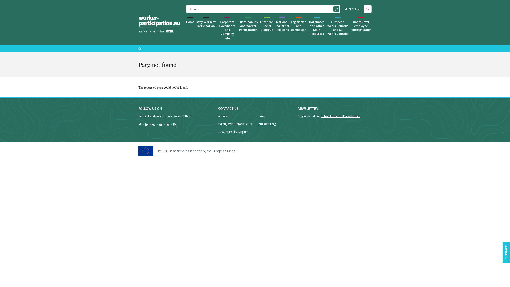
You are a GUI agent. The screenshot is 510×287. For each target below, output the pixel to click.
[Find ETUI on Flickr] (153, 125)
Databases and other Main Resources (316, 28)
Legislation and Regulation (298, 26)
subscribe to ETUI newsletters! (340, 116)
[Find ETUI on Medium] (167, 125)
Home (190, 22)
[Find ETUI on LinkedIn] (146, 125)
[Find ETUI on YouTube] (160, 125)
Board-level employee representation (361, 26)
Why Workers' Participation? (206, 24)
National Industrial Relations (282, 26)
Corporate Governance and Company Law (227, 30)
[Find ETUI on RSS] (174, 125)
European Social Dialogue (267, 26)
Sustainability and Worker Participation (248, 26)
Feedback (506, 252)
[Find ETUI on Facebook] (139, 125)
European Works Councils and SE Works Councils (337, 28)
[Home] (159, 24)
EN (368, 9)
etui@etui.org (267, 124)
